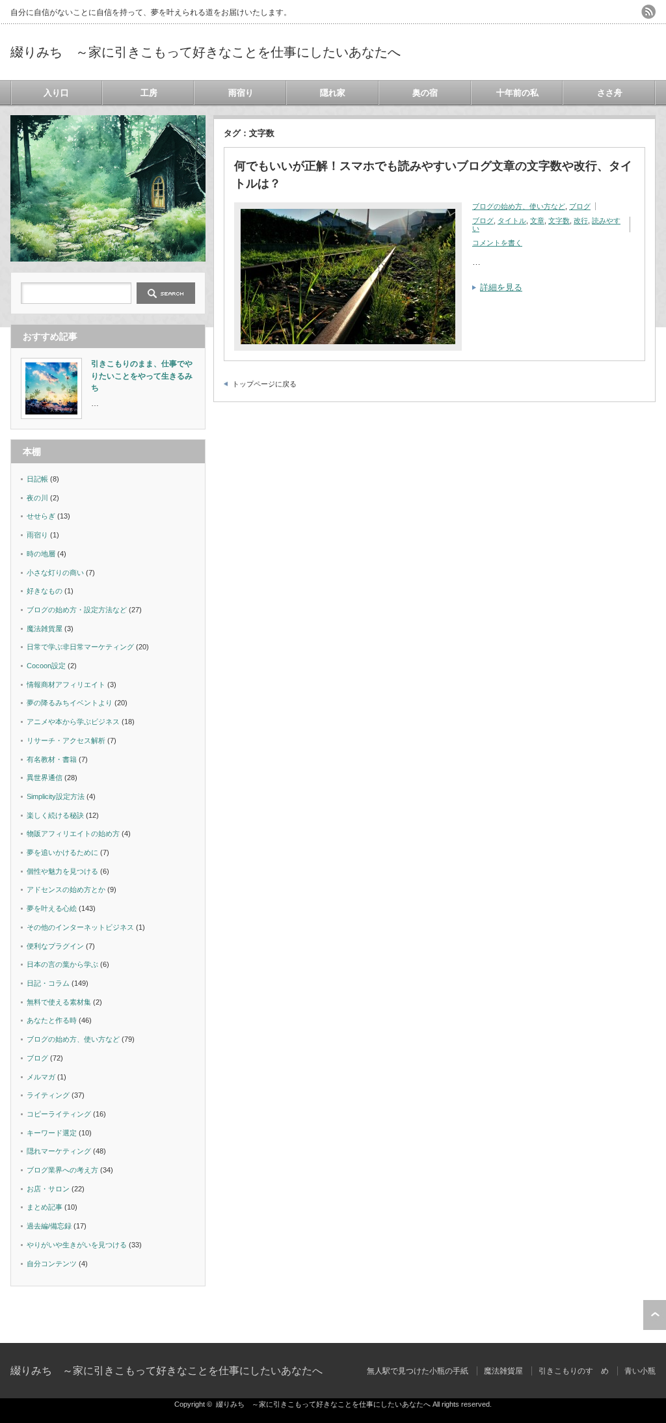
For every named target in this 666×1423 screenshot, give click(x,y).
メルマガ (41, 1077)
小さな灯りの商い (55, 572)
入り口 (56, 93)
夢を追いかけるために (62, 852)
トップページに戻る (264, 384)
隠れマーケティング (59, 1151)
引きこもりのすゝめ (574, 1371)
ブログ (580, 206)
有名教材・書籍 (52, 759)
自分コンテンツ (52, 1263)
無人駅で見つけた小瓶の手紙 (417, 1371)
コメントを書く (497, 243)
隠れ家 (332, 93)
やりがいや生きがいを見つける (77, 1245)
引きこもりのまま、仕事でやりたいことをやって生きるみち (142, 375)
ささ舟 (609, 93)
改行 (581, 220)
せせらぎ (41, 516)
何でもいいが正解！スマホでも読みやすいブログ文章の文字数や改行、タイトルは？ (433, 174)
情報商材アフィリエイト (66, 684)
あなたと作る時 (52, 1020)
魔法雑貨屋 (44, 628)
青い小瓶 (640, 1371)
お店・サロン (48, 1189)
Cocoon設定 (46, 666)
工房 (148, 93)
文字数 (559, 220)
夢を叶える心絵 (52, 908)
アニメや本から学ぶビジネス (73, 721)
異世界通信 (44, 777)
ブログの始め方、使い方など (518, 206)
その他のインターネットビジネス (80, 927)
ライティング (48, 1095)
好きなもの (44, 591)
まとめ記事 (44, 1207)
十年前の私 (517, 93)
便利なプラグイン (55, 946)
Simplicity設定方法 (56, 796)
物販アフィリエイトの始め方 (73, 833)
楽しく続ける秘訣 (55, 815)
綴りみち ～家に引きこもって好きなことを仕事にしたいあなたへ (205, 52)
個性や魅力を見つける (62, 871)
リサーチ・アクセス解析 (66, 740)
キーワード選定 (52, 1133)
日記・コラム (48, 983)
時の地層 (41, 554)
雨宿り (241, 93)
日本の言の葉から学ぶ (62, 964)
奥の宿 (425, 93)
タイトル (512, 220)
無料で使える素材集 (59, 1002)
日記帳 (37, 479)
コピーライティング (59, 1114)
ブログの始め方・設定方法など (77, 610)
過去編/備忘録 (49, 1226)
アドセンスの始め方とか (66, 889)
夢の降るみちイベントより (70, 703)
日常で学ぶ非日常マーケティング (80, 647)
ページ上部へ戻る (654, 1315)
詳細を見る (501, 287)
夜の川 (37, 498)
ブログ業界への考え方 (62, 1170)
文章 (537, 220)
